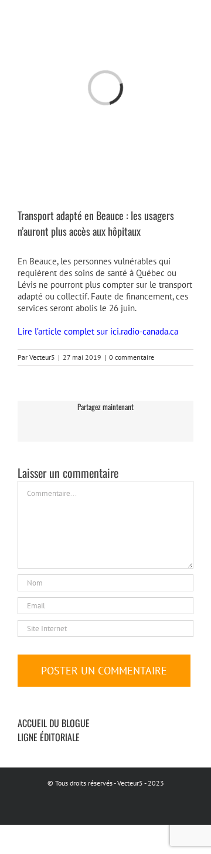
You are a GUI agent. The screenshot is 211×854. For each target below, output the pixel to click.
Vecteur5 (42, 357)
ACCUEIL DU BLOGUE (54, 723)
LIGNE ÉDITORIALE (49, 737)
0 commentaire (131, 357)
